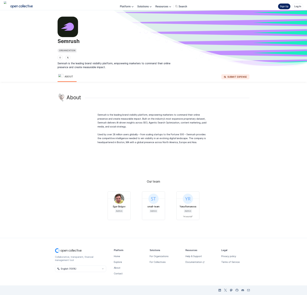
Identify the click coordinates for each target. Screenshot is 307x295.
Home (117, 256)
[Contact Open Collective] (248, 290)
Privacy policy (228, 256)
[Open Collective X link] (225, 290)
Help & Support (193, 256)
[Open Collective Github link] (237, 290)
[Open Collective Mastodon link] (231, 290)
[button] (67, 77)
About (117, 267)
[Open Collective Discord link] (242, 290)
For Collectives (158, 262)
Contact (118, 273)
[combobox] (80, 269)
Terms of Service (230, 262)
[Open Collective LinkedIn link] (219, 290)
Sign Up (284, 6)
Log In (297, 6)
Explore (118, 262)
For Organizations (159, 256)
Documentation (193, 262)
